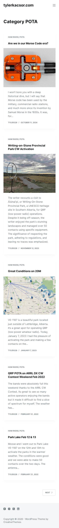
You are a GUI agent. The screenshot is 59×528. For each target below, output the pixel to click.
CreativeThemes (12, 522)
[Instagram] (9, 509)
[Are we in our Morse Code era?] (29, 67)
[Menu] (54, 5)
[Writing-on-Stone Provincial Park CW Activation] (29, 173)
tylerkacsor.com (18, 5)
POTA (22, 37)
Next (47, 492)
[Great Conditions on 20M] (29, 295)
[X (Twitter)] (14, 509)
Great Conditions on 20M (24, 271)
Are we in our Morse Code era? (28, 43)
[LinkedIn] (18, 509)
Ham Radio (13, 37)
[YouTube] (4, 509)
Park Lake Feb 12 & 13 (22, 437)
